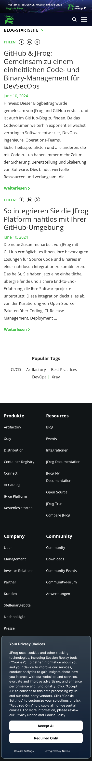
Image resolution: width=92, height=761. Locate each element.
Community (55, 547)
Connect (10, 473)
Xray (56, 377)
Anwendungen (58, 593)
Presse (9, 628)
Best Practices (64, 369)
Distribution (14, 450)
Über (8, 547)
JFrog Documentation (63, 461)
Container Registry (19, 461)
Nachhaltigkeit (16, 616)
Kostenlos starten (18, 507)
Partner (10, 582)
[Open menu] (84, 19)
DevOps (39, 377)
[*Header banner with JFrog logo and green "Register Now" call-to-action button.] (46, 6)
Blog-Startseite (21, 30)
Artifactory (36, 369)
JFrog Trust (55, 503)
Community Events (61, 570)
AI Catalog (12, 484)
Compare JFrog (58, 515)
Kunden (10, 593)
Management (15, 559)
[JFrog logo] (11, 19)
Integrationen (57, 450)
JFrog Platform (15, 496)
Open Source (56, 492)
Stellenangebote (17, 605)
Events (51, 438)
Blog (49, 427)
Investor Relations (18, 570)
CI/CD (16, 369)
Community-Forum (61, 582)
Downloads (55, 559)
